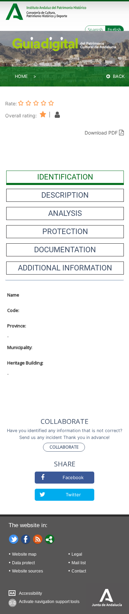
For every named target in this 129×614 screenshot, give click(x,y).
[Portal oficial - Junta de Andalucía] (15, 10)
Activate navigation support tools (49, 601)
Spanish (95, 30)
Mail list (79, 562)
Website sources (27, 571)
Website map (24, 554)
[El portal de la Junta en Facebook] (26, 539)
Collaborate (64, 447)
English (114, 30)
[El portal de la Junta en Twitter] (14, 539)
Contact (79, 571)
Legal (77, 554)
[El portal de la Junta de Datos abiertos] (50, 539)
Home (21, 76)
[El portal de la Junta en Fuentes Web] (38, 539)
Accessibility (30, 593)
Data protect (23, 562)
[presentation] (65, 177)
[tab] (65, 177)
